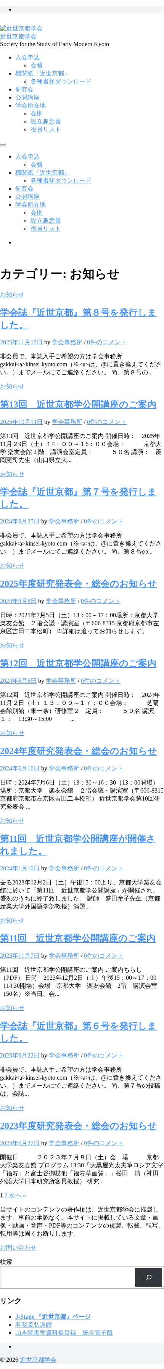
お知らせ (12, 294)
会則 (37, 113)
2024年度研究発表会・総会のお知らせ (78, 751)
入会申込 (27, 57)
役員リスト (46, 129)
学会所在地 (30, 105)
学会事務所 (67, 342)
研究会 (24, 89)
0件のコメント (107, 342)
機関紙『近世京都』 (42, 73)
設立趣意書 (46, 121)
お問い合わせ (18, 1247)
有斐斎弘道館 (33, 1324)
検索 (6, 1261)
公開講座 (27, 97)
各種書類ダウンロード (61, 81)
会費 (37, 65)
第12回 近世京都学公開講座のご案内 (78, 663)
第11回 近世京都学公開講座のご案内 (78, 938)
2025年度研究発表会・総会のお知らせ (78, 584)
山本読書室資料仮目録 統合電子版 (64, 1332)
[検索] (148, 1277)
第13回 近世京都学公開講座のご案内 (78, 404)
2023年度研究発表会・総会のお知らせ (78, 1126)
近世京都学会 (18, 36)
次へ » (17, 1195)
